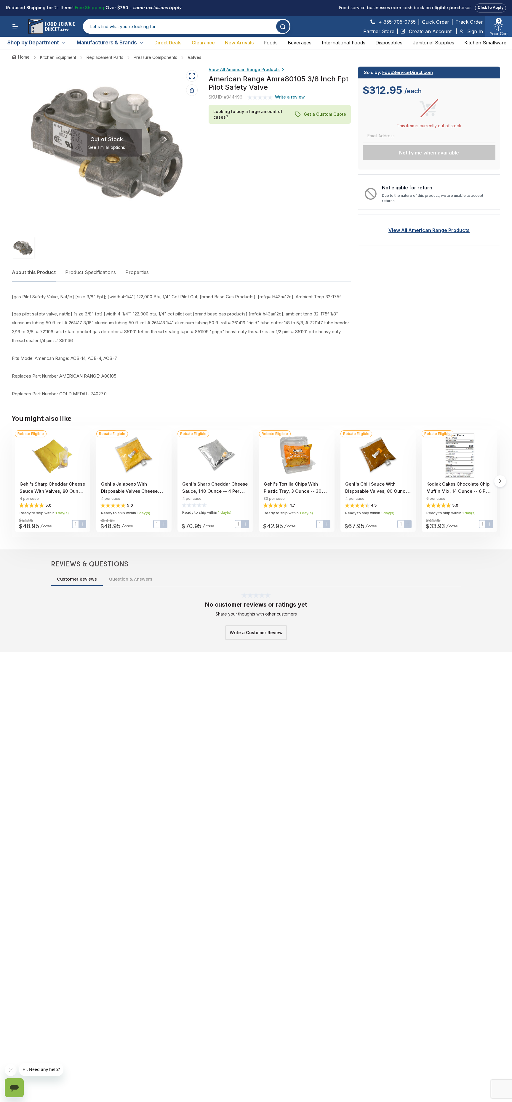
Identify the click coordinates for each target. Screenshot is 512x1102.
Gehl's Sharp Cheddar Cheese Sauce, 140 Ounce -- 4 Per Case (215, 491)
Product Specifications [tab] (90, 272)
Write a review (290, 97)
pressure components (155, 57)
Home (24, 56)
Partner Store (378, 31)
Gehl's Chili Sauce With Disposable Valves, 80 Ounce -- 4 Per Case (376, 491)
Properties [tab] (137, 272)
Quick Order (435, 22)
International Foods (343, 43)
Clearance (203, 43)
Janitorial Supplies (433, 43)
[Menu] (15, 26)
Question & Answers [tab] (130, 579)
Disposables (388, 43)
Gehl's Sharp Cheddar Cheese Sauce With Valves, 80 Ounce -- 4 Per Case (52, 491)
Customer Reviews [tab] (77, 579)
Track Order (469, 22)
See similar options (106, 147)
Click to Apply (490, 8)
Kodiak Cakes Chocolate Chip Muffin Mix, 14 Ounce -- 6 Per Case (458, 491)
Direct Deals (167, 43)
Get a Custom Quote (325, 114)
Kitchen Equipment (58, 57)
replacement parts (105, 57)
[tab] (23, 248)
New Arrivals (239, 43)
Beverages (299, 43)
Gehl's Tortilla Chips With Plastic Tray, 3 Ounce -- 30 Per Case (292, 491)
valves (194, 57)
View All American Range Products (244, 69)
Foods (271, 43)
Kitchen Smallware (485, 43)
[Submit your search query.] (282, 26)
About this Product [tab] (34, 272)
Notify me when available (429, 153)
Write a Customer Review (256, 632)
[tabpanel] (181, 345)
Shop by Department (33, 43)
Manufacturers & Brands (107, 43)
